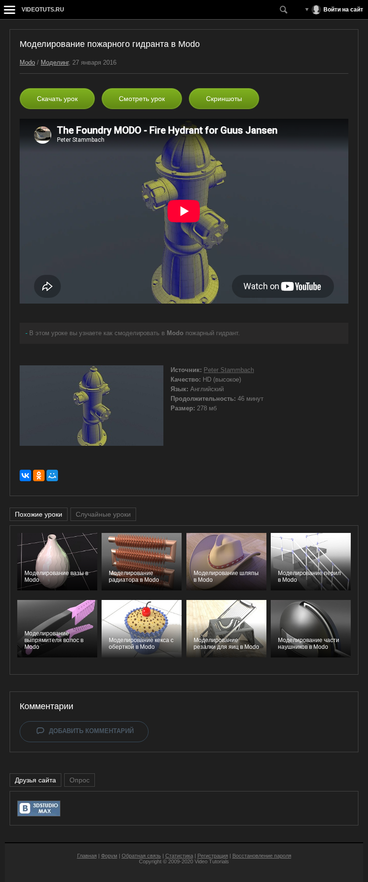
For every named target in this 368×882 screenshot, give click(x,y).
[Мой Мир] (52, 475)
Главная (87, 856)
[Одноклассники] (39, 475)
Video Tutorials (212, 861)
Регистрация (212, 856)
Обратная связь (141, 856)
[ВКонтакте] (25, 475)
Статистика (179, 856)
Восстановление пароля (261, 856)
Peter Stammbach (229, 369)
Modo (27, 62)
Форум (109, 856)
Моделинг (55, 62)
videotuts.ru (43, 9)
